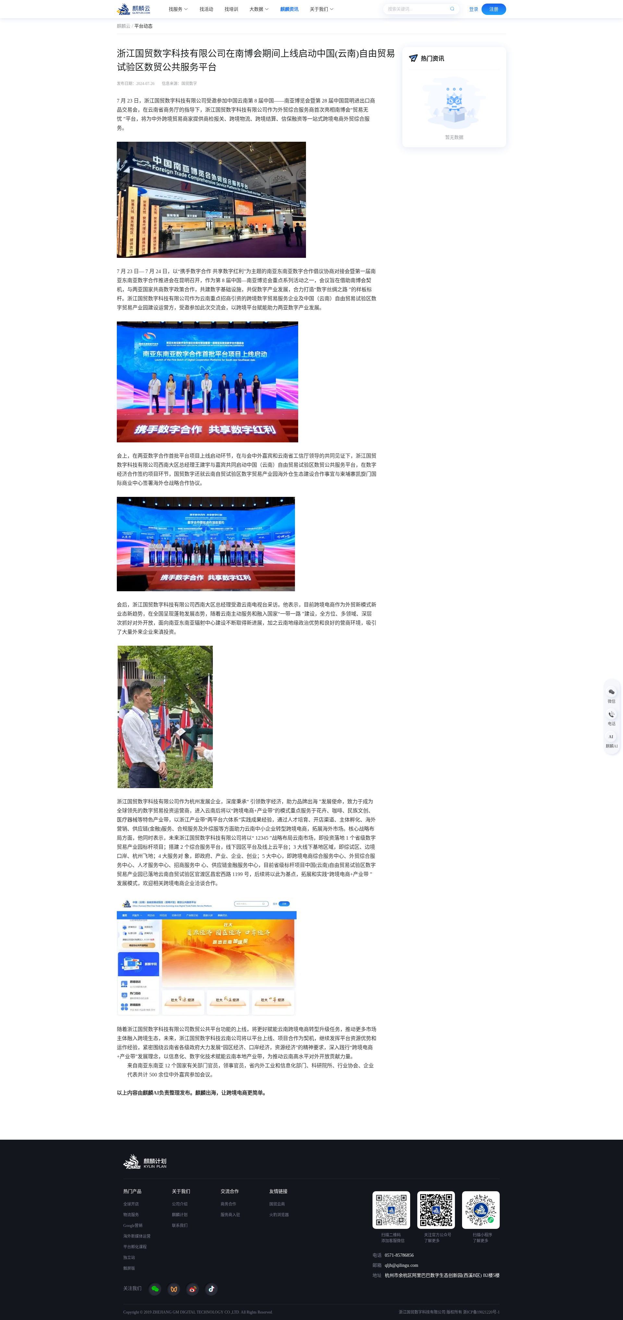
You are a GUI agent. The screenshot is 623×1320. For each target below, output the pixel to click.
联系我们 (180, 1225)
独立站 (129, 1257)
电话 (377, 1255)
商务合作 (228, 1204)
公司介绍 (180, 1204)
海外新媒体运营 (137, 1236)
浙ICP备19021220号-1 (481, 1312)
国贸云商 (277, 1204)
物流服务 (131, 1215)
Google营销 (132, 1225)
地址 (377, 1275)
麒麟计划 (180, 1215)
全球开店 (131, 1204)
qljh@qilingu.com (401, 1265)
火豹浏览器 (279, 1215)
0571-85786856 (399, 1255)
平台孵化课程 (135, 1247)
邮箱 (377, 1265)
